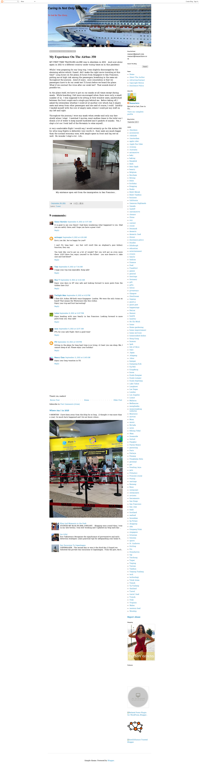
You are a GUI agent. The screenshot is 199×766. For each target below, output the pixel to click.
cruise (132, 226)
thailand (133, 588)
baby (131, 155)
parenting (133, 448)
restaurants (134, 493)
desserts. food (135, 234)
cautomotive (134, 212)
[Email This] (75, 203)
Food (131, 265)
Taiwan (132, 566)
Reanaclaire (134, 103)
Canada (132, 206)
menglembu (134, 406)
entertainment (135, 251)
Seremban (133, 518)
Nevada (132, 425)
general (132, 274)
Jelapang (133, 355)
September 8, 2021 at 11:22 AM (72, 280)
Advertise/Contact (137, 80)
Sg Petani (133, 521)
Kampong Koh (135, 364)
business (133, 198)
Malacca (132, 401)
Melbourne (133, 403)
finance (132, 262)
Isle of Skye (134, 347)
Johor (131, 358)
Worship (133, 611)
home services (135, 333)
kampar (132, 361)
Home (86, 400)
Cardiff (132, 209)
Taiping (132, 563)
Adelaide (133, 136)
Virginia (133, 603)
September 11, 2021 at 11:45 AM (77, 357)
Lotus (56, 313)
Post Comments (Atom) (70, 404)
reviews (132, 495)
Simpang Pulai (135, 529)
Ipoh (131, 344)
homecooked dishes (137, 336)
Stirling (132, 546)
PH (55, 342)
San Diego (133, 501)
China (131, 217)
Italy (131, 350)
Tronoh (132, 597)
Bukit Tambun (135, 195)
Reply (56, 230)
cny (131, 220)
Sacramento (134, 498)
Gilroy (132, 288)
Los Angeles (134, 395)
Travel (58, 206)
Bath (131, 164)
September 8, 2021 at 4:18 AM (75, 237)
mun (56, 329)
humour (132, 341)
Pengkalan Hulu (136, 459)
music (132, 422)
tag (130, 555)
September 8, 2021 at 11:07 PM (72, 313)
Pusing (132, 479)
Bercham (133, 175)
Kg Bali (132, 367)
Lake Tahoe (134, 384)
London (132, 392)
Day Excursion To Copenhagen (73, 545)
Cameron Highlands (137, 203)
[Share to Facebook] (80, 203)
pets (131, 470)
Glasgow (133, 293)
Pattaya (132, 453)
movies (132, 417)
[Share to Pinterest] (82, 203)
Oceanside (133, 436)
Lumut (132, 398)
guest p (132, 302)
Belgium (133, 172)
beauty (132, 169)
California (133, 200)
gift (131, 282)
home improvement (137, 330)
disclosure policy (136, 240)
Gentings (133, 276)
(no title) (63, 534)
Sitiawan (133, 535)
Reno (131, 487)
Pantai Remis (135, 445)
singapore (133, 532)
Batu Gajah (133, 167)
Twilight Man (60, 295)
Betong (132, 178)
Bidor (131, 181)
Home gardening (136, 327)
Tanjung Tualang (136, 572)
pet (130, 464)
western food (134, 608)
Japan (132, 353)
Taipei (132, 560)
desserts (132, 231)
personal (133, 462)
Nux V (57, 280)
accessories (134, 133)
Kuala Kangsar (135, 375)
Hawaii (132, 313)
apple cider (134, 141)
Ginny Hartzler (60, 222)
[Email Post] (70, 203)
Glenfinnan (134, 296)
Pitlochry (133, 473)
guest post (133, 305)
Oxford (132, 439)
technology (134, 577)
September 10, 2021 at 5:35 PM (70, 342)
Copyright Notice (136, 83)
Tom (56, 267)
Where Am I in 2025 (59, 410)
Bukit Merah (134, 192)
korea (131, 372)
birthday (133, 183)
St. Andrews (134, 543)
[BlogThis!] (77, 203)
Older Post (117, 400)
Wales (132, 605)
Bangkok (133, 161)
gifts (131, 285)
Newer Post (55, 400)
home (131, 324)
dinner (132, 237)
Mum (131, 419)
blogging (133, 186)
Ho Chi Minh (134, 322)
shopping (133, 524)
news (131, 428)
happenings (134, 307)
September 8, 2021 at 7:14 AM (71, 267)
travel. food (134, 594)
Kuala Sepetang (136, 381)
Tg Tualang (134, 586)
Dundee (132, 243)
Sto (130, 549)
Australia (133, 150)
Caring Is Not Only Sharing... (69, 8)
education (133, 248)
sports (132, 541)
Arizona (132, 147)
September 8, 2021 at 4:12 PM (78, 295)
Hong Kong (134, 339)
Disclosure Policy (136, 86)
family (132, 257)
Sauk (131, 510)
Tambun (132, 569)
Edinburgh (133, 245)
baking (132, 158)
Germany (133, 279)
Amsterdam (134, 138)
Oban (131, 434)
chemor (132, 214)
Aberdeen (133, 130)
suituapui (58, 237)
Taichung (133, 557)
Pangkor (133, 442)
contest (132, 223)
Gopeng (132, 299)
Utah (131, 600)
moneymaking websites (135, 410)
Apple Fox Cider (136, 144)
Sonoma (132, 538)
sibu (131, 526)
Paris (131, 450)
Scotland (133, 512)
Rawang (132, 484)
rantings (133, 481)
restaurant (133, 490)
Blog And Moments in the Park (73, 523)
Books (131, 189)
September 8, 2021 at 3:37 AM (80, 222)
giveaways (134, 291)
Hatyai (132, 310)
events (132, 254)
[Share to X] (79, 203)
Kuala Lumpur (135, 378)
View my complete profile (135, 113)
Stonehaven (134, 552)
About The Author (137, 77)
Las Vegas (133, 389)
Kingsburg (133, 370)
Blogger (111, 760)
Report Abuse (133, 617)
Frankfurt (133, 268)
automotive (134, 152)
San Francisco (135, 504)
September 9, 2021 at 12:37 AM (71, 329)
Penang (132, 456)
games (132, 271)
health (132, 316)
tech (131, 574)
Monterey (133, 414)
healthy (132, 319)
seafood (132, 515)
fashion (132, 260)
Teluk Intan (134, 580)
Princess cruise (135, 476)
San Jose (133, 507)
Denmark (133, 229)
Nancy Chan (59, 357)
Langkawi (133, 386)
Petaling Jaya (135, 467)
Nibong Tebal (135, 431)
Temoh (132, 583)
